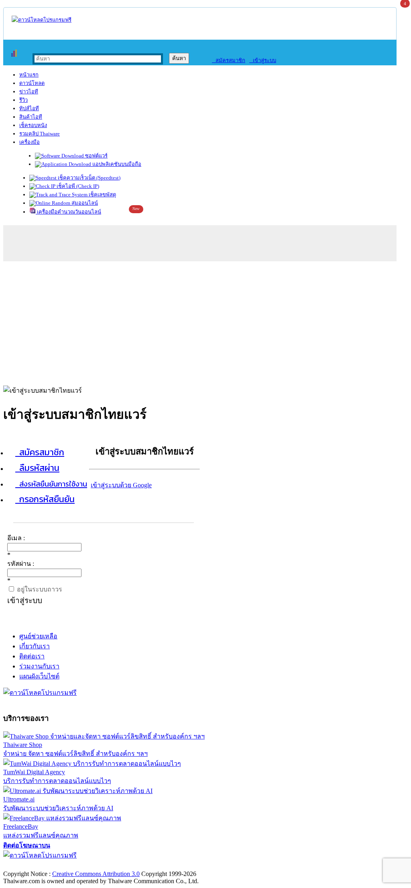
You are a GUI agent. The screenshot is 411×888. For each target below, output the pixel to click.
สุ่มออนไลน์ (84, 203)
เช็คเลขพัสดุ (101, 195)
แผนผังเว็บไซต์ (39, 676)
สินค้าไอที (30, 117)
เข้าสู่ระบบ (262, 60)
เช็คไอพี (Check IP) (77, 186)
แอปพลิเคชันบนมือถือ (116, 164)
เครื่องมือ (29, 142)
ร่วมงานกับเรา (39, 666)
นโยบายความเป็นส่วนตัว (106, 865)
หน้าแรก (29, 75)
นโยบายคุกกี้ (165, 865)
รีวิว (23, 100)
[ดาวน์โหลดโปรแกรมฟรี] (41, 20)
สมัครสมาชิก (228, 60)
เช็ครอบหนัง (33, 125)
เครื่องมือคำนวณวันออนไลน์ (68, 212)
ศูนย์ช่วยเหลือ (38, 636)
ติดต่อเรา (32, 656)
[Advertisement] (205, 321)
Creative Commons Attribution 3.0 (96, 873)
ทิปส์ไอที (29, 108)
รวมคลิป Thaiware (39, 134)
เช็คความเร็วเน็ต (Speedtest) (88, 178)
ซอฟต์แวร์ (96, 156)
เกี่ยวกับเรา (34, 646)
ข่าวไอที (28, 92)
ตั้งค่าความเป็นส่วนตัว (34, 865)
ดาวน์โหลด (32, 83)
